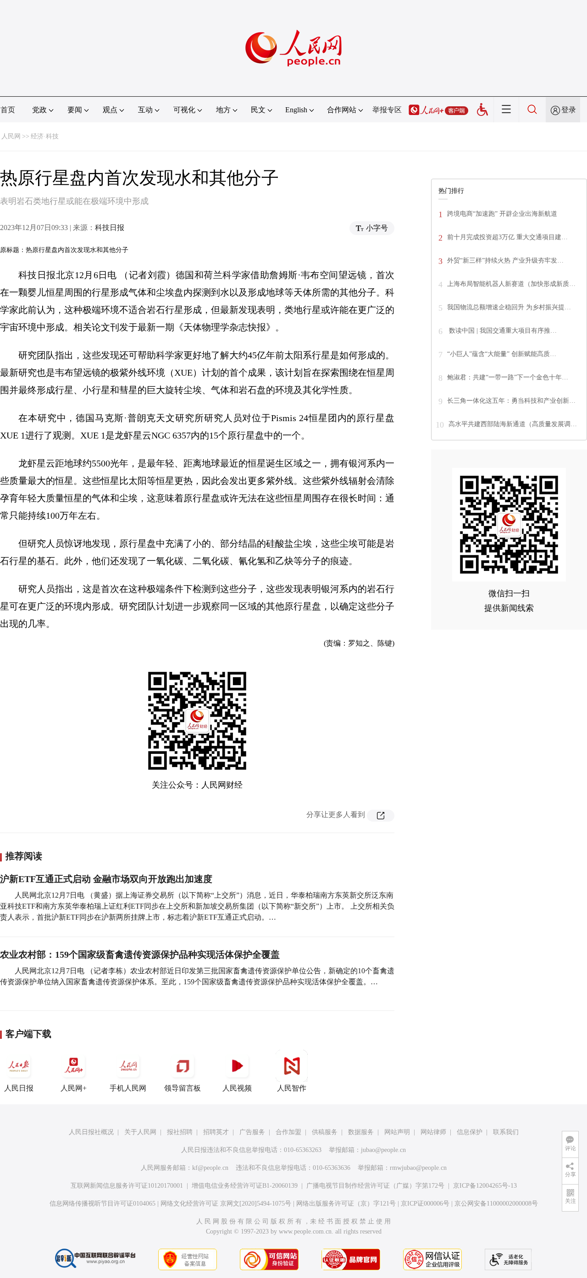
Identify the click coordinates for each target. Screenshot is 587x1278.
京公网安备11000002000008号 (496, 1203)
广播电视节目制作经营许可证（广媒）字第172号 (375, 1185)
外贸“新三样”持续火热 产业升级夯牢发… (505, 260)
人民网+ (74, 1088)
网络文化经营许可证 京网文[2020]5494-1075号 (226, 1203)
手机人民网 (128, 1088)
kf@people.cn (210, 1167)
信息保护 (469, 1132)
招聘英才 (216, 1132)
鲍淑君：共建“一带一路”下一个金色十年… (507, 377)
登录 (568, 110)
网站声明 (397, 1132)
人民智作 (291, 1088)
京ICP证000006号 (425, 1203)
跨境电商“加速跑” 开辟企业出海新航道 (502, 213)
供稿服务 (325, 1132)
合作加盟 (288, 1132)
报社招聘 (180, 1132)
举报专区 (387, 110)
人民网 (11, 136)
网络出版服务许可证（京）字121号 (346, 1203)
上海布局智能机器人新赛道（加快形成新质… (511, 283)
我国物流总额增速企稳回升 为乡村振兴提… (509, 307)
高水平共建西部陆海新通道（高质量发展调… (513, 424)
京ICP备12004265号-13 (485, 1185)
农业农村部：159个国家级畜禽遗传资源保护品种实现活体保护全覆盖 (140, 954)
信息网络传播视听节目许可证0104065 (102, 1203)
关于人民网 (140, 1132)
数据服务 (361, 1132)
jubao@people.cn (383, 1149)
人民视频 (237, 1088)
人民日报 (18, 1088)
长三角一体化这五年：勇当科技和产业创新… (511, 400)
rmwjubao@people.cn (418, 1167)
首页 (7, 110)
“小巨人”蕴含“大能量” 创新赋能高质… (501, 354)
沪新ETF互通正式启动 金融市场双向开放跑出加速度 (106, 879)
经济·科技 (45, 136)
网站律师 (433, 1132)
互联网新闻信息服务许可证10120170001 (127, 1185)
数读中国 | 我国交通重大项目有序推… (502, 330)
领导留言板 (182, 1088)
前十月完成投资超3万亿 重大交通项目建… (507, 237)
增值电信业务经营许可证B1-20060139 (245, 1185)
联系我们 (506, 1132)
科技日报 (109, 227)
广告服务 (252, 1132)
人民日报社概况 (91, 1132)
